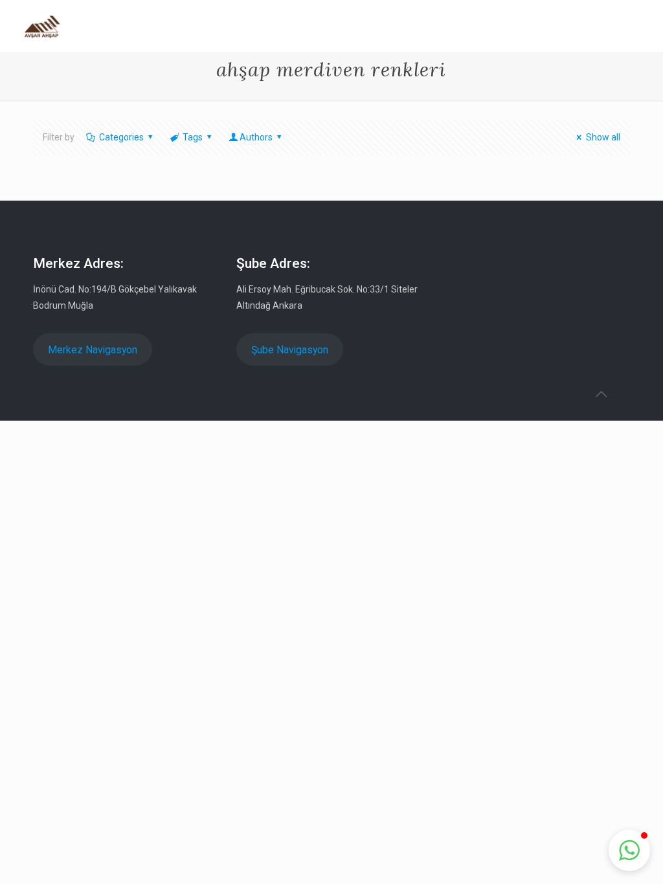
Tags (193, 137)
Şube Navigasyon (289, 350)
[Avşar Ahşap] (42, 26)
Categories (121, 137)
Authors (256, 137)
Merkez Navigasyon (92, 350)
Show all (603, 137)
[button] (629, 850)
